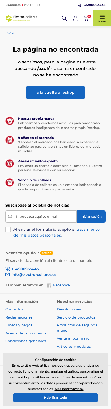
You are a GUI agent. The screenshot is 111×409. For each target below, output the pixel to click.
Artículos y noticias (74, 346)
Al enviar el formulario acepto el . (56, 232)
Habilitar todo (55, 397)
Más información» (69, 389)
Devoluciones (69, 309)
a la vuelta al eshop (55, 92)
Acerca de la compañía (26, 333)
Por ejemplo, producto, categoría (46, 30)
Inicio (9, 33)
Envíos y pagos (18, 325)
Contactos (14, 309)
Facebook (61, 285)
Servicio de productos (76, 317)
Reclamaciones (19, 317)
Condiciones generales (25, 341)
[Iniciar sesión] (75, 18)
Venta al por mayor (74, 338)
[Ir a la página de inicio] (21, 18)
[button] (64, 18)
